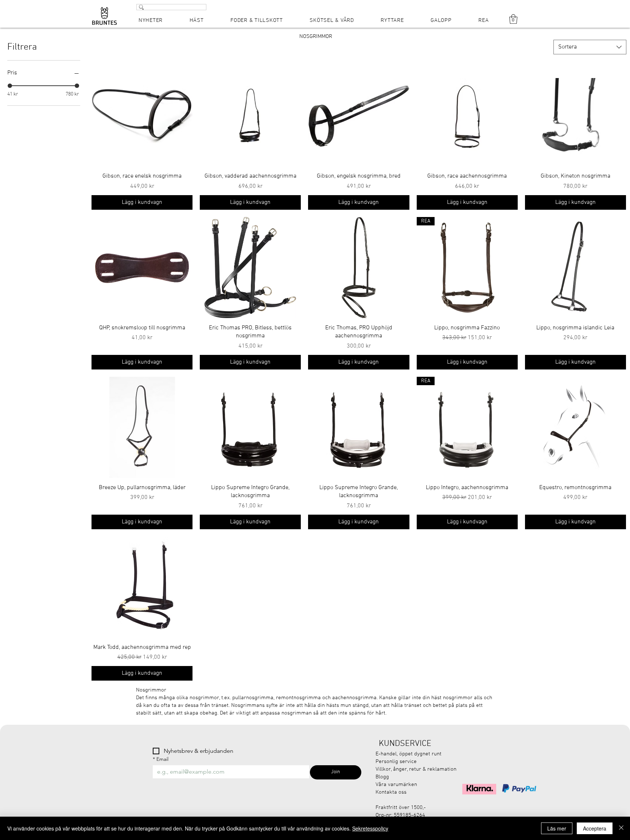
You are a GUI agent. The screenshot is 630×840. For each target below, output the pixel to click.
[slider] (9, 85)
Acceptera (594, 828)
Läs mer (556, 828)
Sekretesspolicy (370, 828)
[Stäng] (621, 828)
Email (160, 759)
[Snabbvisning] (142, 115)
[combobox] (589, 47)
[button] (513, 19)
